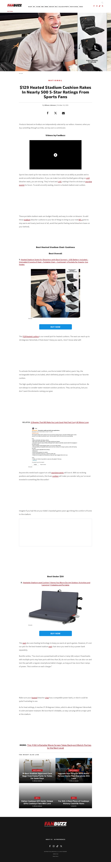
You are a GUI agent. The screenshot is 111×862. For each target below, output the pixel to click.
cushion (55, 476)
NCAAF (30, 6)
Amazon (21, 73)
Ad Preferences (59, 839)
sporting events (57, 472)
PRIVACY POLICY (55, 856)
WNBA (46, 6)
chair (47, 698)
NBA (42, 6)
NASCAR (51, 6)
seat (24, 643)
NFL (34, 6)
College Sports (63, 6)
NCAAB (38, 6)
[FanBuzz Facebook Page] (94, 6)
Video (81, 6)
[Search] (102, 2)
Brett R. (74, 806)
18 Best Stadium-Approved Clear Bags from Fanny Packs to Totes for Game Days (37, 775)
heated (34, 698)
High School (74, 6)
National (10, 11)
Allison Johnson (50, 105)
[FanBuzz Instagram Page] (97, 6)
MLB (56, 6)
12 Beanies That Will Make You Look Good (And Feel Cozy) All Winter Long (60, 422)
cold (88, 178)
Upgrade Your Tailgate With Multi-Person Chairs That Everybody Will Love (74, 775)
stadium (27, 220)
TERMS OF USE (55, 854)
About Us (49, 839)
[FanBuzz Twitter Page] (102, 6)
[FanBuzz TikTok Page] (100, 6)
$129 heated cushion (31, 336)
